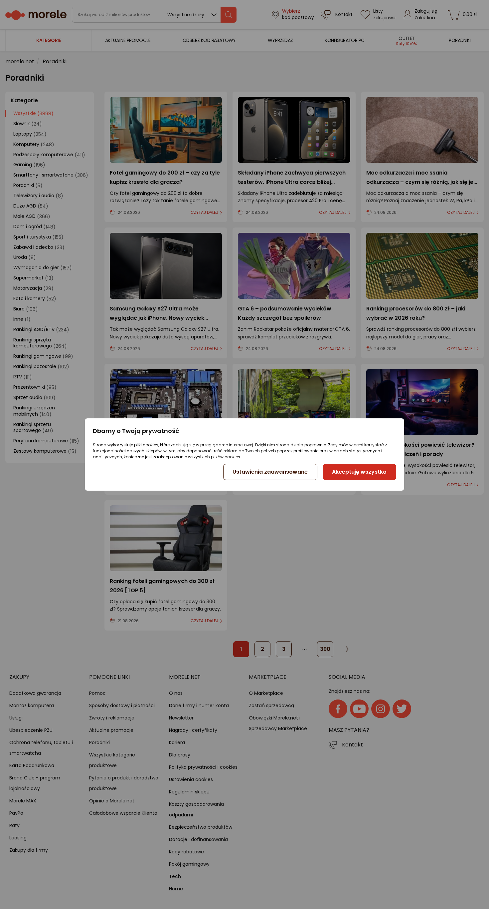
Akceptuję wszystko (359, 472)
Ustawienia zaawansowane (270, 472)
